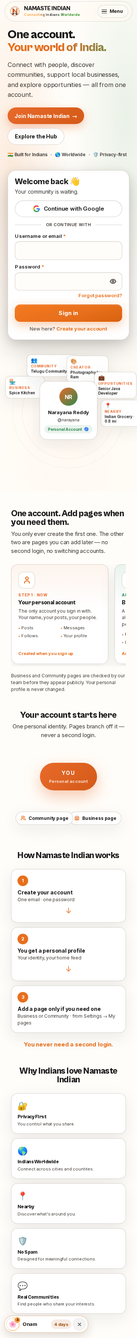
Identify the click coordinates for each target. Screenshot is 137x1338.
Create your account (81, 329)
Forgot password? (100, 295)
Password (29, 267)
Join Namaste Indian (45, 116)
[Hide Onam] (79, 1324)
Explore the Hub (36, 136)
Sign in (68, 313)
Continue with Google (74, 208)
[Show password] (113, 281)
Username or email (40, 236)
